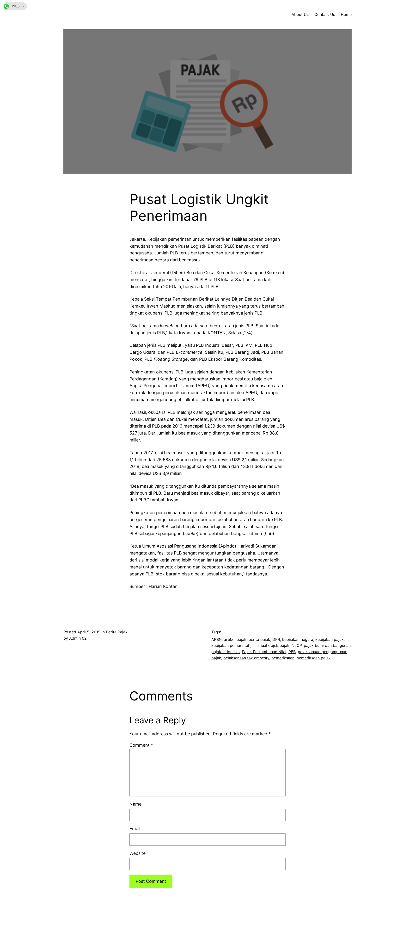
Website (137, 853)
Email (134, 828)
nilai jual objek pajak (270, 645)
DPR (276, 639)
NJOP (297, 645)
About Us (300, 14)
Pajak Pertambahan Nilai (264, 651)
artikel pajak (235, 639)
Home (346, 14)
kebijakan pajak (329, 639)
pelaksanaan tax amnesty (246, 658)
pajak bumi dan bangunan (327, 645)
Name (135, 804)
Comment (141, 745)
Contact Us (324, 14)
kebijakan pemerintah (230, 645)
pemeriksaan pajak (314, 658)
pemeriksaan (282, 658)
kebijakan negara (297, 639)
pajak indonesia (225, 651)
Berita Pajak (117, 632)
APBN (216, 639)
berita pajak (259, 639)
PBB (292, 651)
